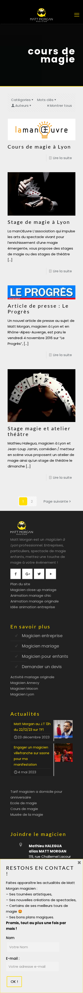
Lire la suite (62, 157)
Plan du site (20, 584)
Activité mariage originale (32, 677)
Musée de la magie (26, 814)
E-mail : (13, 958)
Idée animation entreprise (32, 607)
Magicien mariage (40, 646)
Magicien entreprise (42, 636)
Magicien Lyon (22, 694)
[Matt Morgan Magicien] (41, 15)
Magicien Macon (24, 688)
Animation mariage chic (30, 595)
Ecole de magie (23, 803)
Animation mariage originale (34, 601)
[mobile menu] (77, 15)
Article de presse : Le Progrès (38, 309)
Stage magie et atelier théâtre (39, 431)
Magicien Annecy (24, 682)
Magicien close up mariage (33, 589)
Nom (10, 937)
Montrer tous (61, 105)
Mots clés (45, 99)
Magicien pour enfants (45, 656)
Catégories (21, 99)
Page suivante (56, 501)
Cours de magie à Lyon (39, 146)
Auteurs (22, 105)
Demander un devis (42, 667)
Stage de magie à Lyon (39, 222)
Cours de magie (24, 808)
